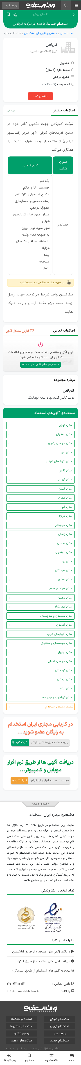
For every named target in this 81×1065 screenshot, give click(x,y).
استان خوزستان (63, 525)
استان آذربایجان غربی (60, 634)
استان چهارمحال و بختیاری (56, 643)
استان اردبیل (65, 652)
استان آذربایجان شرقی (59, 461)
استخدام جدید (59, 1040)
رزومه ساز (60, 1033)
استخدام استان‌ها (21, 1026)
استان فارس (66, 471)
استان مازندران (64, 552)
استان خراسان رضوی (60, 443)
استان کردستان (64, 670)
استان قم (67, 507)
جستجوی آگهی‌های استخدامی (40, 33)
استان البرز (67, 452)
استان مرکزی (65, 516)
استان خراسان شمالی (60, 661)
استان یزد (67, 561)
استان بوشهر (65, 579)
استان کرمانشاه (64, 607)
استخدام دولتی (59, 1019)
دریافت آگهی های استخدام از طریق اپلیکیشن (41, 951)
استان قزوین (65, 479)
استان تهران (66, 425)
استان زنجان (65, 534)
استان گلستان (64, 625)
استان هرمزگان (64, 570)
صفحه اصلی (67, 33)
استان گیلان (65, 489)
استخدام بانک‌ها (21, 1019)
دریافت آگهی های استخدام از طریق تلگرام (43, 961)
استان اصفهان (64, 434)
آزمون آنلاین (21, 1033)
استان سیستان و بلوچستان (56, 616)
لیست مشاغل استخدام (59, 707)
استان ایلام (66, 688)
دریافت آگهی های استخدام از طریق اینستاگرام (42, 970)
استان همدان (65, 543)
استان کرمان (65, 498)
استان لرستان (65, 679)
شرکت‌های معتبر (21, 1040)
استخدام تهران (59, 1026)
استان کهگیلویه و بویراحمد (57, 697)
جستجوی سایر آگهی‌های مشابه (40, 364)
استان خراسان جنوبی (60, 588)
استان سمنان (65, 598)
